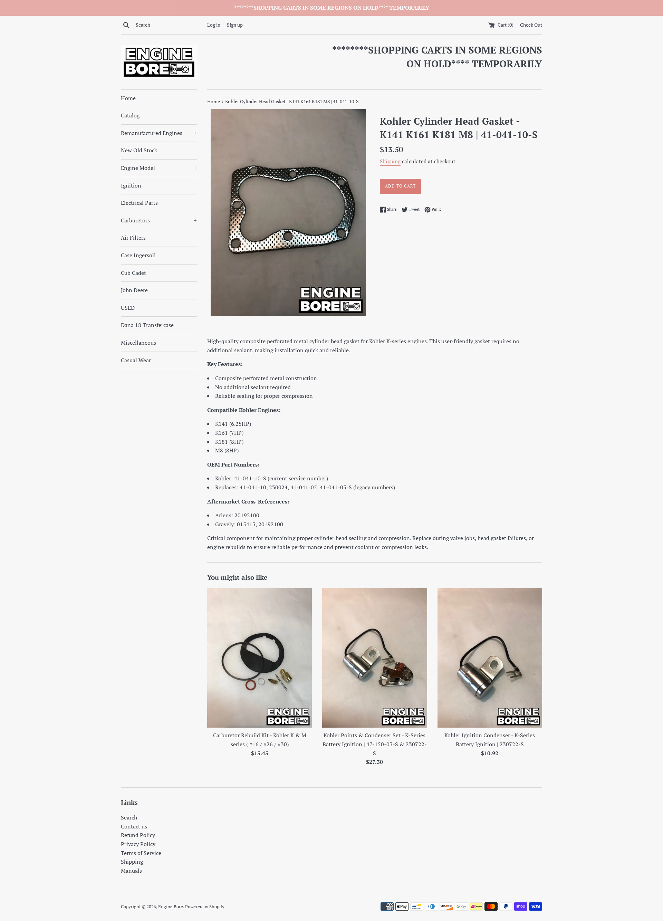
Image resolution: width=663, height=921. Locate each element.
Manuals (131, 870)
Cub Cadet (133, 273)
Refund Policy (138, 835)
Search (129, 817)
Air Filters (133, 237)
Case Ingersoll (138, 255)
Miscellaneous (138, 342)
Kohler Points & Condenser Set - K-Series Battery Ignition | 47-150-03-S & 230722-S (375, 744)
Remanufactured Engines (159, 133)
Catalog (130, 115)
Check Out (531, 24)
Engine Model (159, 168)
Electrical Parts (139, 203)
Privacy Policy (138, 844)
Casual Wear (136, 360)
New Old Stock (139, 150)
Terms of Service (141, 853)
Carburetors (159, 220)
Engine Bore (170, 907)
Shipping (390, 161)
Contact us (134, 826)
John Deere (134, 290)
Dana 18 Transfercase (147, 325)
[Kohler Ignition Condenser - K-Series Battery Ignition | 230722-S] (490, 658)
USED (128, 307)
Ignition (131, 185)
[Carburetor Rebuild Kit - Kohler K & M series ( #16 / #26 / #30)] (259, 658)
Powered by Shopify (204, 907)
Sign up (235, 24)
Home (128, 98)
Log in (213, 24)
